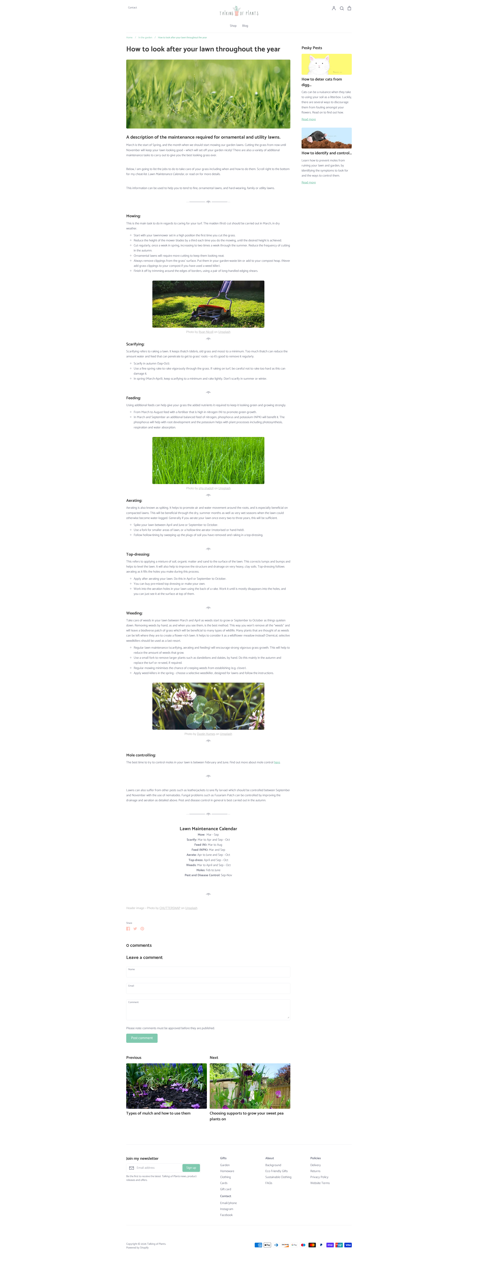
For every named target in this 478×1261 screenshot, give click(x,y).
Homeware (227, 1171)
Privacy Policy (319, 1177)
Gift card (225, 1189)
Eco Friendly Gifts (276, 1171)
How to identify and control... (327, 153)
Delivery (315, 1165)
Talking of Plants (156, 1244)
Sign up (191, 1167)
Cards (223, 1183)
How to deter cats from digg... (322, 82)
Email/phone (228, 1203)
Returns (315, 1171)
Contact (225, 1196)
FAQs (268, 1183)
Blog (245, 25)
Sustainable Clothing (278, 1177)
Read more (309, 119)
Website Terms (320, 1183)
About (269, 1158)
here (277, 762)
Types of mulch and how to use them (158, 1113)
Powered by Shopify (137, 1247)
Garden (225, 1165)
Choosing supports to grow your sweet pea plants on (247, 1116)
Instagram (226, 1209)
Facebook (226, 1215)
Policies (315, 1158)
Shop (233, 25)
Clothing (225, 1177)
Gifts (223, 1158)
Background (273, 1165)
